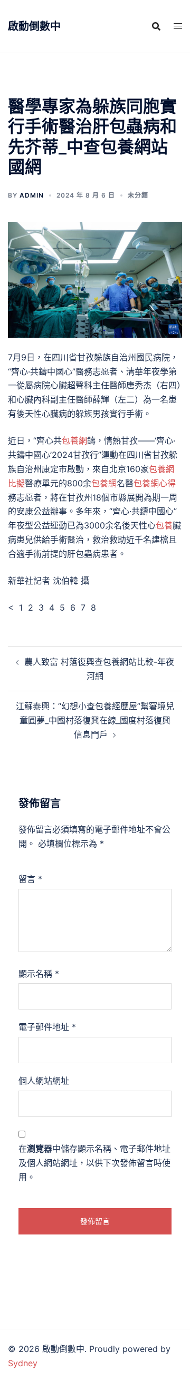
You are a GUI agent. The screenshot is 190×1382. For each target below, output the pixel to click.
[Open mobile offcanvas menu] (178, 26)
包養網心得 (155, 483)
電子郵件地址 (47, 1027)
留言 (30, 879)
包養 (164, 525)
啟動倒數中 (34, 26)
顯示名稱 (38, 973)
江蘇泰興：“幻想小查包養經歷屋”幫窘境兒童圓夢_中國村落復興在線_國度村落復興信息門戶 (95, 720)
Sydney (22, 1363)
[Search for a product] (156, 26)
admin (32, 195)
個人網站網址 (43, 1080)
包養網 (74, 440)
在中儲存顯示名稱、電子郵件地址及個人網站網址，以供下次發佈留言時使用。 (94, 1162)
